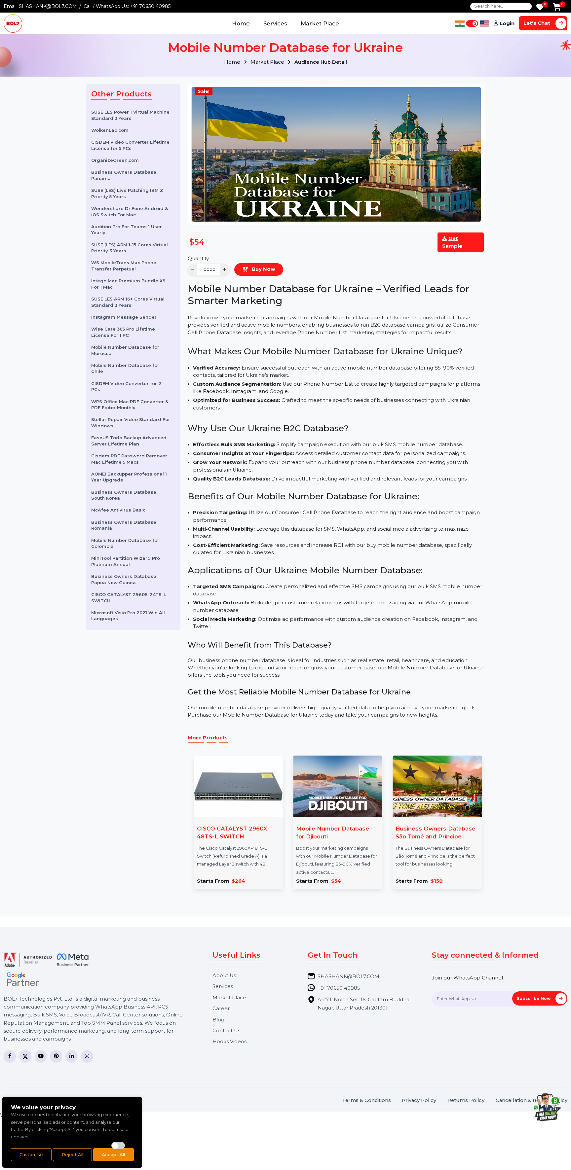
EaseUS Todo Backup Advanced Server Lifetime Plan (129, 440)
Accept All (113, 1154)
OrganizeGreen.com (115, 160)
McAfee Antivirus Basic (118, 510)
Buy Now (262, 269)
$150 (437, 881)
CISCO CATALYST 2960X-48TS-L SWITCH (233, 832)
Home (241, 23)
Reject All (72, 1154)
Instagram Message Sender (124, 317)
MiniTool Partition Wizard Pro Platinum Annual (125, 561)
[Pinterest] (56, 1056)
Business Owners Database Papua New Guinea (123, 579)
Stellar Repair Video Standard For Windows (130, 422)
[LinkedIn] (71, 1056)
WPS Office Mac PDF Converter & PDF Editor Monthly (129, 404)
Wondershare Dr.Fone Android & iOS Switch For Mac (129, 211)
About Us (224, 975)
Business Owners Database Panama (123, 175)
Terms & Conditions (366, 1100)
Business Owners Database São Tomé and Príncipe (436, 832)
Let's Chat (537, 23)
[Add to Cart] (557, 7)
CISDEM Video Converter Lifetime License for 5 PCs (130, 145)
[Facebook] (10, 1056)
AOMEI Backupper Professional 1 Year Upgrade (129, 477)
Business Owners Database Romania (123, 525)
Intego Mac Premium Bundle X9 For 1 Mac (128, 284)
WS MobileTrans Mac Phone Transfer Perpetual (123, 265)
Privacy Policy (419, 1100)
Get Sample (452, 242)
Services (275, 23)
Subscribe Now (534, 998)
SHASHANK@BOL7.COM (48, 6)
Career (221, 1008)
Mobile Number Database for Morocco (125, 350)
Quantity (198, 259)
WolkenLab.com (110, 130)
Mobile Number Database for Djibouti (332, 832)
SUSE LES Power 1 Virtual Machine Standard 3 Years (130, 115)
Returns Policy (465, 1100)
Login (507, 23)
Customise (31, 1154)
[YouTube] (41, 1056)
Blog (218, 1019)
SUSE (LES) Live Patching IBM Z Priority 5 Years (127, 193)
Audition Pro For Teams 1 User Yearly (126, 229)
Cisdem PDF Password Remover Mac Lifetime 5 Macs (129, 459)
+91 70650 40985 (150, 6)
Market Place (320, 23)
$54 (336, 881)
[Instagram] (87, 1056)
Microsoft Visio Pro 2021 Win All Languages (128, 615)
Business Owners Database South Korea (123, 495)
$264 (238, 881)
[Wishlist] (540, 7)
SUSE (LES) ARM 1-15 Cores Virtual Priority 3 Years (129, 248)
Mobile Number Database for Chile (125, 368)
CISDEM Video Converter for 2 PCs (126, 386)
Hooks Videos (229, 1041)
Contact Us (226, 1030)
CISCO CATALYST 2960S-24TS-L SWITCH (128, 597)
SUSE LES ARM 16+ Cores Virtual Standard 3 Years (128, 302)
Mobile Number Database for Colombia (125, 543)
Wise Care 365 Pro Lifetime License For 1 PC (123, 332)
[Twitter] (25, 1056)
